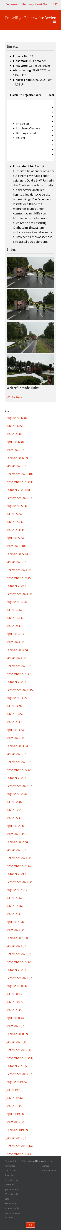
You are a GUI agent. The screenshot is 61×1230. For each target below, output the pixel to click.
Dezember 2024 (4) (19, 570)
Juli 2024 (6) (14, 610)
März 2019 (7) (15, 1122)
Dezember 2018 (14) (20, 1146)
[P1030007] (30, 337)
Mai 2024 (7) (14, 626)
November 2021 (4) (19, 866)
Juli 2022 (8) (14, 802)
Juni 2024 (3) (15, 618)
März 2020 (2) (15, 1026)
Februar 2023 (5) (17, 746)
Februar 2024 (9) (17, 650)
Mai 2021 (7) (14, 914)
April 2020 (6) (15, 1018)
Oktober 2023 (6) (17, 682)
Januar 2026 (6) (16, 466)
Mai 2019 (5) (14, 1106)
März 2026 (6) (15, 450)
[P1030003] (30, 272)
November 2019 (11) (20, 1058)
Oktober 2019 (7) (17, 1066)
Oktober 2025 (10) (18, 490)
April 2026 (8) (15, 442)
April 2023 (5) (15, 730)
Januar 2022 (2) (16, 850)
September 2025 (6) (19, 498)
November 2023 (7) (19, 674)
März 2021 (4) (15, 930)
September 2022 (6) (19, 786)
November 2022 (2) (19, 770)
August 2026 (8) (17, 418)
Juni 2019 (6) (15, 1098)
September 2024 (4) (19, 594)
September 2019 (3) (19, 1074)
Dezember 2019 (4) (19, 1050)
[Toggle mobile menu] (54, 21)
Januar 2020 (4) (16, 1042)
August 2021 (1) (17, 890)
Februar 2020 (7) (17, 1034)
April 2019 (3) (15, 1114)
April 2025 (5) (15, 538)
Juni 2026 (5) (15, 426)
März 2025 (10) (16, 546)
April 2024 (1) (15, 634)
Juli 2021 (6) (14, 898)
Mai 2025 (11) (15, 530)
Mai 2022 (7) (14, 818)
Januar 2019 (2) (16, 1138)
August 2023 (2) (17, 698)
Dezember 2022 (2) (19, 762)
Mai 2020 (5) (14, 1010)
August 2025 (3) (17, 506)
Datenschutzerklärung (32, 1161)
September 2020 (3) (19, 978)
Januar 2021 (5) (16, 946)
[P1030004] (30, 304)
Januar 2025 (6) (16, 562)
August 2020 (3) (17, 986)
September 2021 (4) (19, 882)
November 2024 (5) (19, 578)
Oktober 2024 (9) (17, 586)
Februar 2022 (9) (17, 842)
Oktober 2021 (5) (17, 874)
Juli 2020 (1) (14, 994)
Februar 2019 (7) (17, 1130)
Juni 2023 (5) (15, 714)
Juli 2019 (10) (15, 1090)
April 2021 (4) (15, 922)
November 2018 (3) (19, 1154)
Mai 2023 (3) (14, 722)
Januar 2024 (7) (16, 658)
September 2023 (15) (20, 690)
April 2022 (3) (15, 826)
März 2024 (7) (15, 642)
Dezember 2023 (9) (19, 666)
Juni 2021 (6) (15, 906)
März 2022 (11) (16, 834)
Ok (30, 1225)
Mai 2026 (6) (14, 434)
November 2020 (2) (19, 962)
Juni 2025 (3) (15, 522)
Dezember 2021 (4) (19, 858)
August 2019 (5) (17, 1082)
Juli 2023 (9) (14, 706)
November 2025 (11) (20, 482)
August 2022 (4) (17, 794)
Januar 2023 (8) (16, 754)
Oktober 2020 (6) (17, 970)
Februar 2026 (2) (17, 458)
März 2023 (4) (15, 738)
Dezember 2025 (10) (20, 474)
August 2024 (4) (17, 602)
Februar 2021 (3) (17, 938)
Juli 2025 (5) (14, 514)
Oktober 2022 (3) (17, 778)
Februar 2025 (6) (17, 554)
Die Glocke (17, 397)
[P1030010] (30, 369)
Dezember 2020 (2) (19, 954)
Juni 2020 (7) (15, 1002)
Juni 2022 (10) (15, 810)
